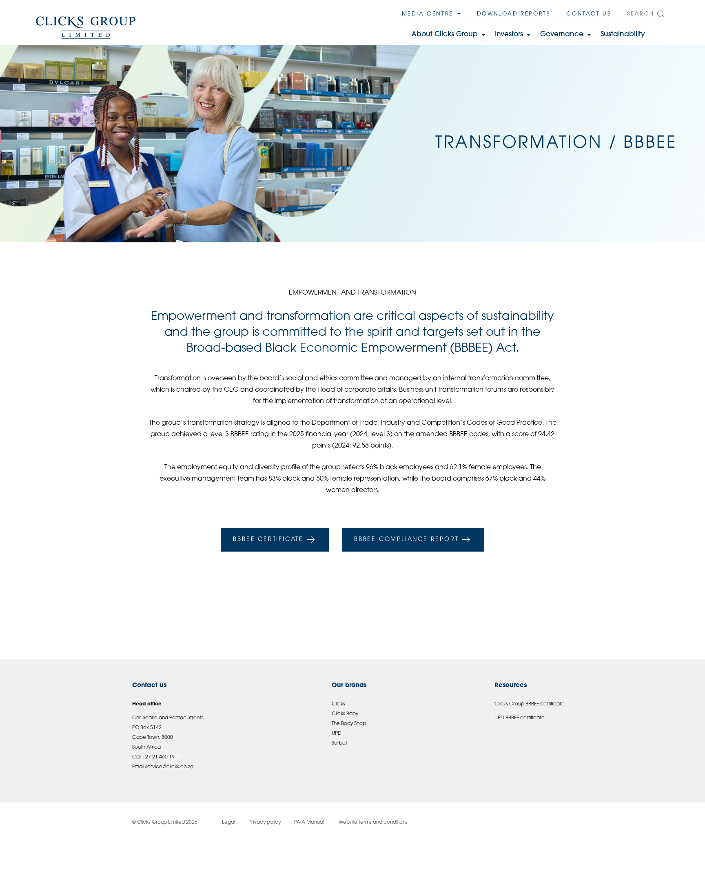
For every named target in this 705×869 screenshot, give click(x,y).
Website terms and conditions (372, 822)
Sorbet (339, 743)
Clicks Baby (345, 714)
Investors (509, 34)
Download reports (513, 14)
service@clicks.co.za (169, 767)
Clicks (338, 704)
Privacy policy (264, 822)
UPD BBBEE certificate (519, 718)
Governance (561, 34)
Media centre (427, 14)
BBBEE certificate (268, 539)
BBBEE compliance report (406, 539)
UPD (336, 733)
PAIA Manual (309, 822)
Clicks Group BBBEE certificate (529, 704)
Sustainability (623, 34)
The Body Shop (349, 723)
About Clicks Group (445, 34)
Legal (228, 822)
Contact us (588, 14)
